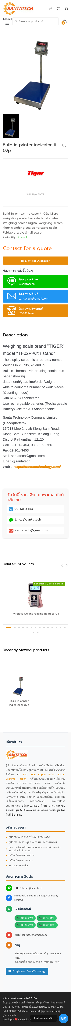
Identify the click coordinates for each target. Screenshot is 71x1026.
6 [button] (31, 627)
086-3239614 (49, 925)
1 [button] (8, 627)
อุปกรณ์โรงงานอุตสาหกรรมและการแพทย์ (33, 842)
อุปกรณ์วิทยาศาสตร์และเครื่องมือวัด (29, 837)
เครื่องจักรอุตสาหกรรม (21, 855)
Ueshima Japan (16, 778)
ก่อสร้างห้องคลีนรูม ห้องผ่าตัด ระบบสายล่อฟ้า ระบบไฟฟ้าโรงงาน (35, 849)
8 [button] (40, 627)
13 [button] (60, 627)
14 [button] (65, 627)
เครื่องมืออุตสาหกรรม (21, 860)
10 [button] (48, 627)
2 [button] (15, 627)
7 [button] (35, 627)
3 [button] (19, 627)
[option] (35, 70)
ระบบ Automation (19, 865)
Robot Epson (56, 774)
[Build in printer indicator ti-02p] (35, 70)
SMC (25, 774)
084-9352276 (27, 925)
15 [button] (33, 632)
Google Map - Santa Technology (28, 971)
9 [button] (44, 627)
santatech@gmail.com (34, 934)
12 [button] (56, 627)
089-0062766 (27, 918)
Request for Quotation (35, 261)
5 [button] (27, 627)
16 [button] (37, 632)
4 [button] (23, 627)
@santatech (35, 888)
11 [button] (52, 627)
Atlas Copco (38, 774)
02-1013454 (48, 918)
